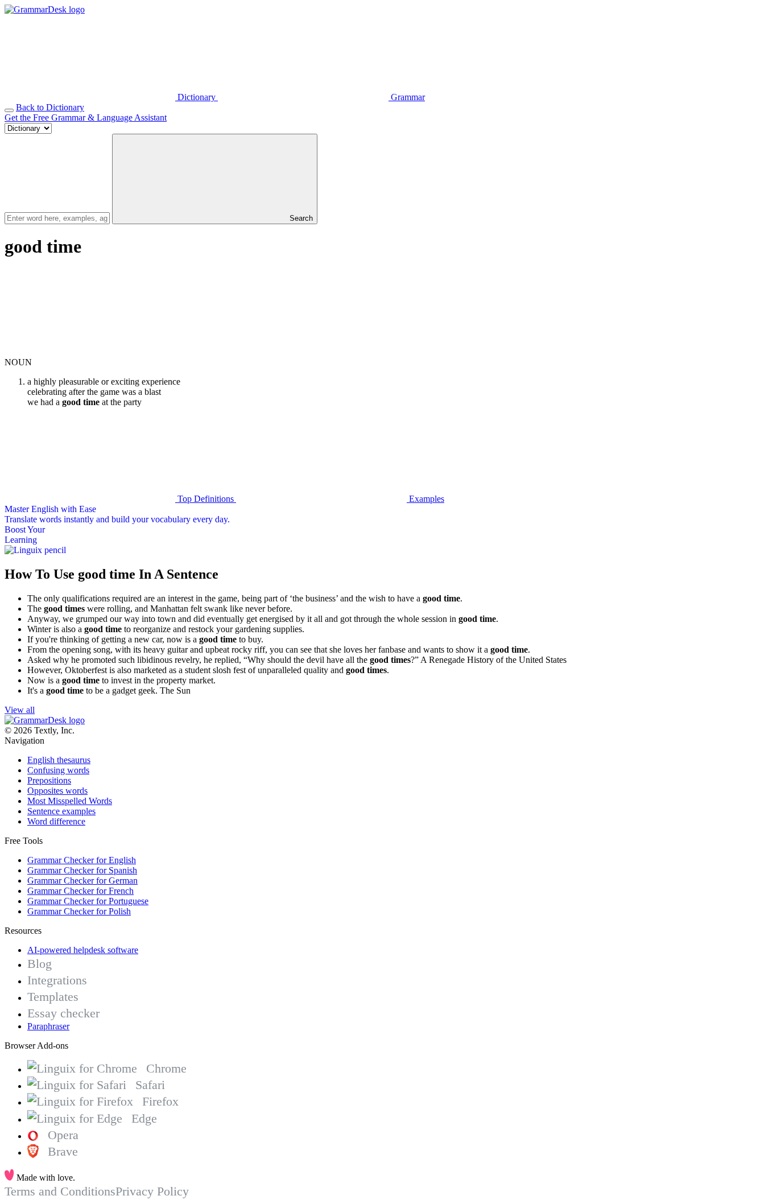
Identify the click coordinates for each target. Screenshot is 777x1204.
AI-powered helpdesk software (82, 950)
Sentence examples (61, 811)
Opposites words (57, 790)
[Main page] (45, 9)
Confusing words (58, 770)
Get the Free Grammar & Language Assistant (86, 117)
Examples (425, 499)
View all (20, 710)
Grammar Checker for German (82, 880)
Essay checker (63, 1013)
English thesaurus (58, 760)
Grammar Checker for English (81, 860)
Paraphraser (48, 1026)
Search (300, 218)
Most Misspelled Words (69, 801)
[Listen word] (90, 352)
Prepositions (49, 780)
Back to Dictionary (50, 107)
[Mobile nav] (9, 110)
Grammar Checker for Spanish (82, 870)
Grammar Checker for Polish (79, 911)
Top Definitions (205, 499)
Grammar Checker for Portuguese (87, 901)
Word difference (56, 821)
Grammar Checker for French (80, 891)
